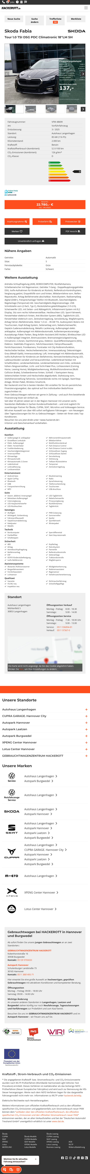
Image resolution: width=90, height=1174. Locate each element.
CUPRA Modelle (30, 1139)
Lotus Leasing (52, 1144)
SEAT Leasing (52, 1139)
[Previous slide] (7, 74)
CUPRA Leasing (53, 1136)
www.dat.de (58, 1121)
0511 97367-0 (63, 630)
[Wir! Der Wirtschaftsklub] (56, 1033)
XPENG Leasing (53, 1142)
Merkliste (76, 18)
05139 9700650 (24, 960)
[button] (14, 109)
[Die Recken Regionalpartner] (11, 1031)
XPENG (5, 1142)
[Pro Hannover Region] (34, 1034)
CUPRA (5, 1136)
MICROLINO (7, 1147)
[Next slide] (83, 74)
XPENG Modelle (30, 1144)
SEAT (4, 1139)
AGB (70, 1142)
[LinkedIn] (78, 1157)
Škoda (4, 1134)
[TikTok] (74, 1157)
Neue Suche (14, 18)
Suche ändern (34, 20)
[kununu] (86, 1157)
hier (21, 669)
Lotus (4, 1144)
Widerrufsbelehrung (77, 1147)
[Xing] (82, 1157)
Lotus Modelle (30, 1147)
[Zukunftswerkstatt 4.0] (78, 1031)
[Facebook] (62, 1157)
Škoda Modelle (30, 1136)
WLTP (71, 1144)
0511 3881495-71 (25, 974)
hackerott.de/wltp (72, 1095)
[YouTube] (66, 1157)
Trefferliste (55, 20)
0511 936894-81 (64, 627)
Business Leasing (53, 1147)
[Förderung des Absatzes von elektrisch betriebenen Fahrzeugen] (12, 1058)
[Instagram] (70, 1157)
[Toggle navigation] (86, 8)
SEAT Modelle (29, 1142)
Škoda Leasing (52, 1134)
